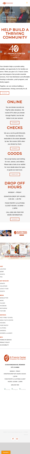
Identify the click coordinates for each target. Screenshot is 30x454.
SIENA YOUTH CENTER (6, 320)
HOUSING (2, 322)
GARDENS (3, 330)
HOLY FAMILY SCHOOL (6, 317)
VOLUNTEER (3, 286)
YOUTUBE (3, 311)
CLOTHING (3, 328)
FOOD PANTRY (4, 325)
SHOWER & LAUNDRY (6, 333)
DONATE (2, 283)
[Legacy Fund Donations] (15, 230)
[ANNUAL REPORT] (15, 243)
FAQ (1, 276)
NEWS (2, 300)
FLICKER (2, 303)
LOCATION (3, 269)
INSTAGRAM (3, 308)
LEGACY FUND (4, 288)
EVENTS (2, 274)
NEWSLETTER (4, 298)
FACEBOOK (3, 305)
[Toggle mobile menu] (27, 2)
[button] (1, 52)
